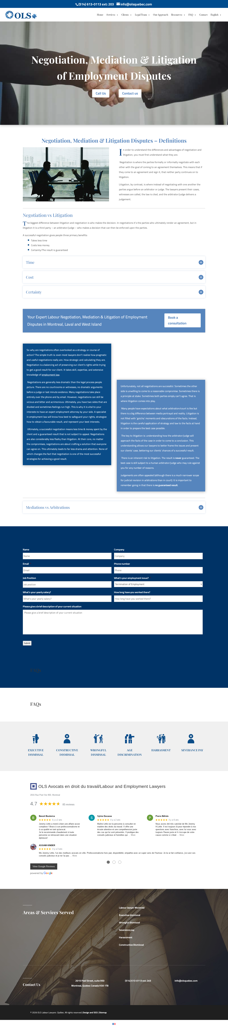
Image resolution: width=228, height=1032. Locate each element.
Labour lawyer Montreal (132, 907)
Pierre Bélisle (162, 816)
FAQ (190, 14)
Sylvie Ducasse (104, 816)
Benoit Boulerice (47, 816)
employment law (50, 374)
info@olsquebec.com (186, 980)
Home (100, 14)
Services (110, 14)
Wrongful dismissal (129, 922)
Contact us (130, 93)
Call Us (101, 93)
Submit (27, 643)
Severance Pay (192, 750)
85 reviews (68, 804)
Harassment (125, 937)
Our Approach (160, 14)
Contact (203, 14)
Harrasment (161, 750)
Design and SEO (90, 1012)
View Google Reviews (44, 866)
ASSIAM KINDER (47, 845)
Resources (176, 14)
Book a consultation (177, 320)
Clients (125, 14)
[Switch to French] (114, 1024)
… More (131, 835)
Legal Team (141, 14)
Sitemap (103, 1012)
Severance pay (126, 930)
